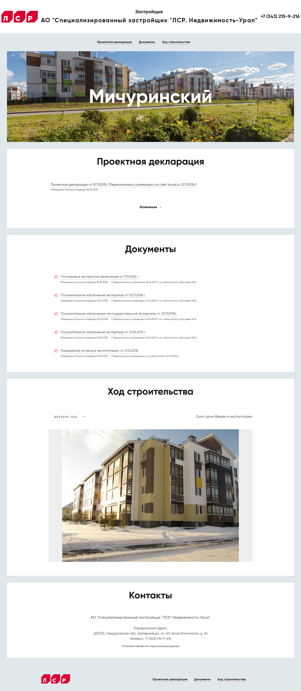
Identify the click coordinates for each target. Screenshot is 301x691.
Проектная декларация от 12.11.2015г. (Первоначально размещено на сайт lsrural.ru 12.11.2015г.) (123, 184)
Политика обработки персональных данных (150, 646)
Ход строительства (176, 42)
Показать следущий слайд (238, 496)
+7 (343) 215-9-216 (280, 16)
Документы (147, 42)
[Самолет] (55, 679)
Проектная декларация (114, 42)
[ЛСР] (19, 16)
